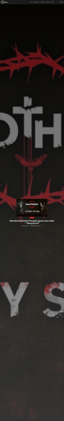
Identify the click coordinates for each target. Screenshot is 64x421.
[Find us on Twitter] (59, 2)
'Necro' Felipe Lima (25, 225)
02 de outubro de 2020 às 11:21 (35, 225)
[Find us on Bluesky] (61, 2)
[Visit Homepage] (8, 2)
